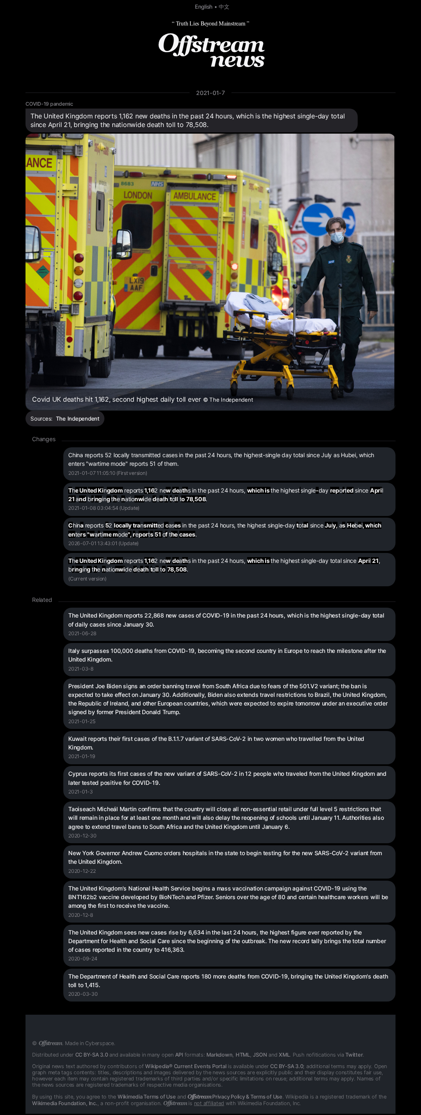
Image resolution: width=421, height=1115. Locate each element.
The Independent (77, 418)
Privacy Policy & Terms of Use (234, 1097)
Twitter (354, 1055)
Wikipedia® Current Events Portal (185, 1066)
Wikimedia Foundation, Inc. (64, 1103)
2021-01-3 (80, 792)
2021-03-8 (81, 669)
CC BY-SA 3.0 (91, 1055)
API (179, 1055)
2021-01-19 (81, 756)
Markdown (219, 1055)
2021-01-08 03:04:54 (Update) (103, 508)
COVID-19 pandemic (49, 104)
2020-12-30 (82, 836)
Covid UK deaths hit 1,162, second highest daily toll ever (142, 399)
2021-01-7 (210, 92)
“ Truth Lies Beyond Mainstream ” (210, 23)
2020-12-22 (82, 871)
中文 (224, 6)
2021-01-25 (81, 721)
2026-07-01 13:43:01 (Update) (103, 543)
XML (284, 1055)
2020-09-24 (82, 958)
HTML (243, 1055)
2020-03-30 (83, 994)
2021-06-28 (82, 633)
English (204, 6)
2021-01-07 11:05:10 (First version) (107, 473)
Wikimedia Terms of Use (147, 1097)
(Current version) (87, 579)
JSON (260, 1055)
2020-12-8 (80, 915)
